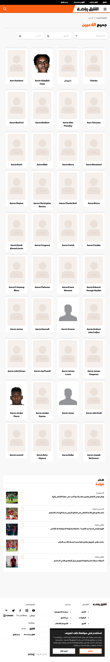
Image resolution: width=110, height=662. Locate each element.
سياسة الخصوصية (61, 611)
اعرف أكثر (64, 651)
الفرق (84, 623)
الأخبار (84, 611)
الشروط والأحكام (61, 623)
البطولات (82, 617)
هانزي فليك (99, 525)
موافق (90, 651)
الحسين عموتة (98, 509)
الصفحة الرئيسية (101, 18)
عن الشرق (64, 617)
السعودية (100, 493)
